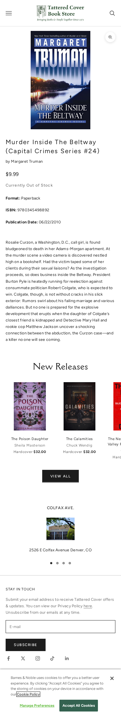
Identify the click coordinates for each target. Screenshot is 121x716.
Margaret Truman (27, 161)
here (88, 606)
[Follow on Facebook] (8, 658)
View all (60, 476)
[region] (60, 529)
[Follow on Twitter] (23, 658)
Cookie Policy (28, 694)
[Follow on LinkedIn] (67, 658)
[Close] (112, 678)
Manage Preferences (37, 705)
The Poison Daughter (30, 439)
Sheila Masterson (29, 445)
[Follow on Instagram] (38, 658)
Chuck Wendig (79, 445)
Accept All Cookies (78, 705)
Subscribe (25, 645)
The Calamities (79, 439)
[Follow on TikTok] (52, 658)
